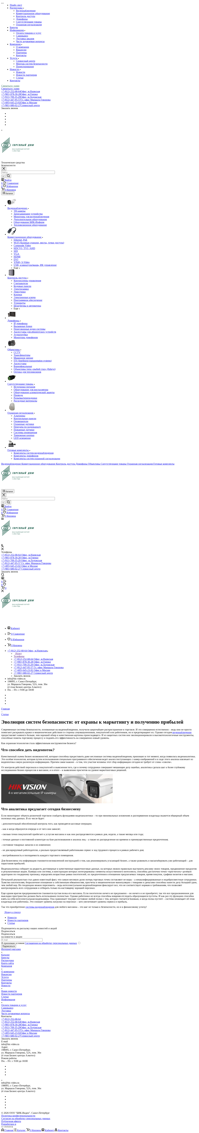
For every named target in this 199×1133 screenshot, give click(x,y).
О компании (22, 47)
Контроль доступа (25, 16)
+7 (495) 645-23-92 (19, 102)
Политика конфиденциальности (18, 1115)
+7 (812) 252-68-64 (20, 91)
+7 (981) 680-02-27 (20, 105)
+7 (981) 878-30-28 (19, 94)
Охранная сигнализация (29, 24)
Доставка (6, 1010)
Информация (8, 999)
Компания (6, 966)
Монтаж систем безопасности (32, 63)
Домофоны (22, 19)
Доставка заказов (25, 38)
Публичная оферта (11, 1121)
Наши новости (9, 991)
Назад (18, 653)
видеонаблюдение (182, 732)
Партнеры (21, 52)
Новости (20, 72)
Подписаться (8, 946)
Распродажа (7, 960)
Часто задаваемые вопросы (30, 41)
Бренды (5, 957)
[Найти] (8, 176)
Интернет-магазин (11, 949)
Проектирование (25, 66)
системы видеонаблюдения (39, 907)
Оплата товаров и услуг (28, 33)
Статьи (19, 77)
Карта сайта (7, 963)
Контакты (21, 55)
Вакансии (21, 49)
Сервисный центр (25, 61)
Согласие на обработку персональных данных (25, 1118)
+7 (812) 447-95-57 (26, 99)
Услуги (5, 977)
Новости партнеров (26, 75)
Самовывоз (22, 35)
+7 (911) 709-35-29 (21, 97)
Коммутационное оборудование (33, 13)
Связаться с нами (10, 85)
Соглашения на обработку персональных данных (51, 943)
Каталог (5, 954)
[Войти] (2, 578)
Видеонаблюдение (26, 10)
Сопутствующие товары (29, 22)
